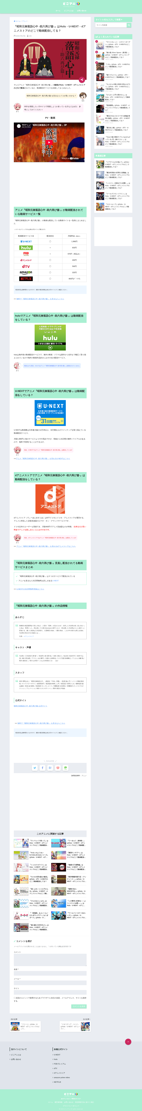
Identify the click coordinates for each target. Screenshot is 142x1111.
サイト (16, 988)
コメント (17, 952)
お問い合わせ (81, 10)
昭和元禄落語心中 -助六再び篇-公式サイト (30, 706)
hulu (55, 1059)
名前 (16, 969)
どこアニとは (68, 10)
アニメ (84, 776)
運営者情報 (58, 1102)
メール (17, 979)
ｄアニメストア (29, 636)
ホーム (58, 10)
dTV (55, 1068)
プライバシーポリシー (71, 1106)
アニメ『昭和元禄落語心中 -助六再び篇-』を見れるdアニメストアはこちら (46, 546)
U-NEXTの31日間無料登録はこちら (30, 589)
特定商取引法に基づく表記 (84, 1102)
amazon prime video (62, 1077)
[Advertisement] (50, 186)
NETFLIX (57, 1082)
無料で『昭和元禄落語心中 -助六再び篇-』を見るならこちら (40, 299)
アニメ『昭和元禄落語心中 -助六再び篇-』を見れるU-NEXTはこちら (43, 459)
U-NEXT (55, 581)
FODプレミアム (60, 1064)
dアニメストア (59, 1073)
